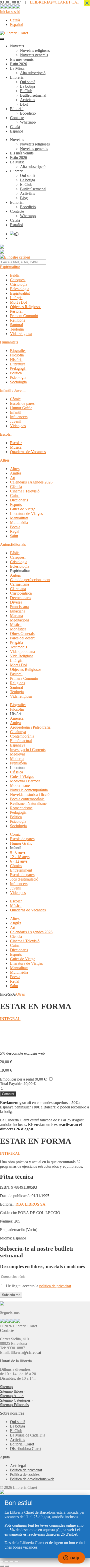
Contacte (17, 118)
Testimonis (18, 647)
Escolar (6, 434)
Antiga (15, 723)
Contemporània (22, 736)
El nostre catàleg (17, 257)
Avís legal (18, 1465)
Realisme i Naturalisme (28, 803)
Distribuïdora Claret (25, 1448)
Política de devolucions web (32, 1479)
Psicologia (18, 377)
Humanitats (9, 342)
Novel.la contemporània (29, 790)
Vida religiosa (21, 334)
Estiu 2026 (18, 64)
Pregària (16, 642)
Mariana (16, 615)
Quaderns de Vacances (28, 452)
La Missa (17, 68)
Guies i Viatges (22, 776)
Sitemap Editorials (14, 1405)
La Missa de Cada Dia (27, 1435)
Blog (24, 104)
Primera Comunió (24, 316)
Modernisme (20, 785)
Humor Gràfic (21, 408)
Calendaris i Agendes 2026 (31, 482)
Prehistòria (18, 763)
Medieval (17, 754)
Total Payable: (11, 1084)
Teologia (17, 329)
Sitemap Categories (15, 1400)
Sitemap (6, 1387)
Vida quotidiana (22, 651)
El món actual (21, 741)
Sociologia (18, 382)
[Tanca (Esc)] (17, 1561)
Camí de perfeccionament (30, 580)
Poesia (15, 527)
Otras (20, 994)
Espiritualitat (10, 267)
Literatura (17, 364)
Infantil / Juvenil (13, 390)
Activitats (27, 100)
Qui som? (27, 82)
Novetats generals (34, 55)
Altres (5, 460)
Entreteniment (21, 870)
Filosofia (17, 355)
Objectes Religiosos (25, 307)
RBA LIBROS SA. (31, 1204)
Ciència (16, 486)
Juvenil (15, 421)
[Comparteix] (12, 1561)
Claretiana (18, 589)
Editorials (18, 544)
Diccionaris (19, 500)
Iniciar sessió (10, 11)
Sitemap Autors (12, 1396)
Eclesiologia (19, 289)
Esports (16, 504)
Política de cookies (25, 1474)
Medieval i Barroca (25, 781)
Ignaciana (17, 611)
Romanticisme (21, 808)
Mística (16, 624)
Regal (14, 531)
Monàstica (18, 629)
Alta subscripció (33, 73)
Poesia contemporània (27, 799)
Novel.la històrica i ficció (30, 794)
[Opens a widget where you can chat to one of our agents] (71, 1558)
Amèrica (17, 718)
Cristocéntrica (21, 593)
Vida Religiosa (21, 656)
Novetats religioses (35, 50)
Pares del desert (22, 638)
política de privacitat (55, 1286)
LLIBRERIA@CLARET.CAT (54, 2)
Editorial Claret (22, 1444)
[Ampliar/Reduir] (2, 1561)
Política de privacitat (26, 1470)
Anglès (15, 473)
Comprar (8, 1094)
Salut (14, 536)
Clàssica (16, 772)
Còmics (16, 866)
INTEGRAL (10, 1019)
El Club (26, 91)
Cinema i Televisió (25, 491)
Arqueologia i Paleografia (30, 727)
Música (16, 447)
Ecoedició (28, 113)
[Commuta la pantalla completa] (7, 1561)
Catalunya (18, 732)
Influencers (19, 417)
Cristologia (18, 284)
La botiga (27, 86)
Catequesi (18, 280)
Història (16, 359)
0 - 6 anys (18, 852)
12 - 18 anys (20, 857)
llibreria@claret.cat (26, 1352)
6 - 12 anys (19, 861)
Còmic (15, 399)
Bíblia (15, 275)
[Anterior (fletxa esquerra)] (2, 1566)
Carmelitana (19, 584)
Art (12, 478)
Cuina (15, 495)
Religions (17, 320)
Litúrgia (16, 298)
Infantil (15, 412)
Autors (5, 544)
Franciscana (19, 607)
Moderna (17, 758)
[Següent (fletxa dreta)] (7, 1566)
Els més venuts (22, 59)
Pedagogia (18, 368)
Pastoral (16, 311)
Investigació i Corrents (28, 750)
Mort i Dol (18, 302)
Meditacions (19, 620)
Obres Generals (22, 633)
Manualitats (19, 518)
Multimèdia (19, 522)
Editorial (17, 109)
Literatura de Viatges (26, 513)
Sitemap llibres (11, 1391)
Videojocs (18, 426)
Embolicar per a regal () (23, 1079)
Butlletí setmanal (33, 95)
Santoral (16, 325)
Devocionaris (20, 598)
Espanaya (17, 745)
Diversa (16, 602)
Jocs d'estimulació (24, 879)
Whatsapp (28, 122)
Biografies (18, 350)
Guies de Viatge (22, 509)
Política (16, 373)
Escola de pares (22, 403)
